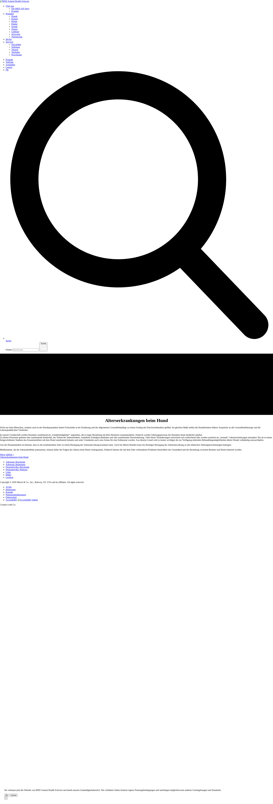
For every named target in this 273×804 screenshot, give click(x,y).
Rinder (14, 24)
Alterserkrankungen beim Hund (14, 457)
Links (8, 472)
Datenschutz (11, 497)
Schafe (14, 26)
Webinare (15, 47)
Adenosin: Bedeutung (15, 464)
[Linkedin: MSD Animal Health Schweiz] (136, 781)
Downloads (16, 55)
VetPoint (9, 62)
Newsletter (16, 44)
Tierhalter (15, 52)
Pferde (14, 21)
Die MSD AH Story (20, 8)
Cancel (13, 795)
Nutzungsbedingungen (16, 495)
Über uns (10, 6)
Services (9, 42)
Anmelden (10, 65)
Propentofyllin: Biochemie (17, 467)
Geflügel (15, 31)
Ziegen (14, 29)
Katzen (14, 19)
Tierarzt (14, 49)
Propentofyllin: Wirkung (16, 469)
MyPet (9, 39)
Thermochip (16, 37)
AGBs (9, 487)
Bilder (8, 475)
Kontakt (15, 11)
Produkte (10, 14)
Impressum (10, 489)
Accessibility (11, 500)
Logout (9, 67)
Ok (6, 795)
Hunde (14, 16)
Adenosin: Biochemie (15, 462)
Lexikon (9, 477)
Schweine (15, 34)
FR (7, 70)
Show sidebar (7, 454)
